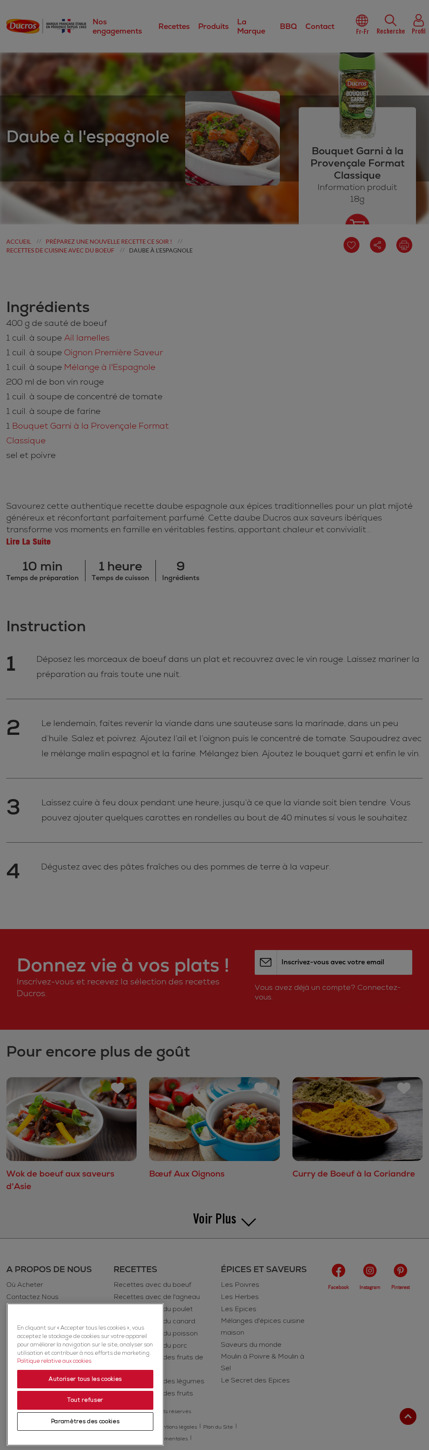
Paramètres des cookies (85, 1421)
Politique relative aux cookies (54, 1361)
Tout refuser (85, 1400)
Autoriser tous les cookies (85, 1379)
